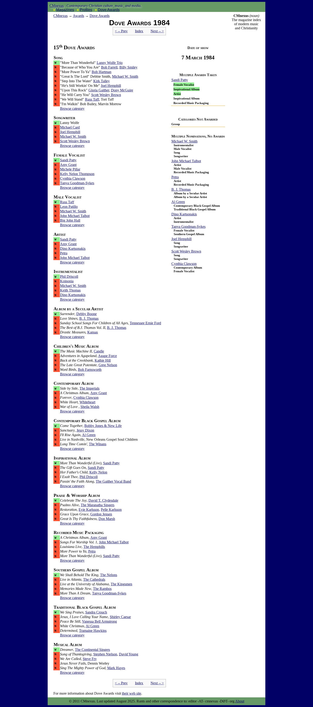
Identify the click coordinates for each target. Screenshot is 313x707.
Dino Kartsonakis (184, 214)
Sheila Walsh (89, 407)
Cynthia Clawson (184, 264)
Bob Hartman (101, 72)
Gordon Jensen (101, 514)
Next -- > (157, 31)
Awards (78, 16)
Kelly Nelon (98, 472)
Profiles (86, 10)
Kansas (92, 332)
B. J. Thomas (181, 189)
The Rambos (102, 589)
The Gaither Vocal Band (113, 481)
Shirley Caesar (120, 617)
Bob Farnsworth (90, 369)
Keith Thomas (70, 290)
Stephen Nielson (105, 654)
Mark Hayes (116, 668)
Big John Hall (70, 220)
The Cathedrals (94, 579)
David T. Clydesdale (103, 500)
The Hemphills (94, 547)
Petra (175, 177)
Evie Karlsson (89, 510)
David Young (128, 654)
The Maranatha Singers (97, 505)
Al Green (178, 202)
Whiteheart (87, 402)
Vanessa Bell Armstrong (99, 621)
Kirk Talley (101, 81)
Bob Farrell (109, 67)
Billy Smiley (128, 67)
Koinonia (67, 281)
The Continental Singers (92, 650)
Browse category (72, 108)
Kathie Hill (103, 360)
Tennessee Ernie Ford (145, 323)
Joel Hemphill (181, 239)
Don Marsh (107, 519)
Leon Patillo (69, 207)
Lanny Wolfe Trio (110, 63)
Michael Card (70, 127)
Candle (99, 351)
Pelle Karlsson (111, 510)
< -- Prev (121, 31)
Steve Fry (90, 659)
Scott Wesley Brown (186, 251)
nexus (60, 16)
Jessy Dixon (85, 430)
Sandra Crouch (96, 612)
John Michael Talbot (186, 161)
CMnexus (56, 6)
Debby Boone (86, 314)
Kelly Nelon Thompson (77, 174)
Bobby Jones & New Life (103, 426)
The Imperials (89, 388)
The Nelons (108, 575)
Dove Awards (109, 10)
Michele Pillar (70, 169)
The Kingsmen (121, 584)
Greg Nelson (108, 365)
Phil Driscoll (69, 276)
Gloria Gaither (98, 90)
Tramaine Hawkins (93, 631)
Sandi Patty (179, 80)
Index (139, 31)
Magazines (65, 10)
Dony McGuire (122, 90)
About (239, 701)
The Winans (97, 444)
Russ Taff (92, 99)
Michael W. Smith (184, 141)
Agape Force (107, 356)
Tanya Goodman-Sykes (188, 226)
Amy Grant (68, 165)
